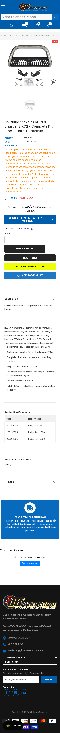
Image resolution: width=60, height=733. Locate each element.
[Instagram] (15, 692)
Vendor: (8, 137)
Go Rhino (27, 137)
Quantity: (9, 233)
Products (13, 36)
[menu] (3, 6)
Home (3, 36)
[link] (30, 519)
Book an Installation (30, 266)
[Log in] (11, 25)
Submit (49, 679)
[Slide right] (55, 520)
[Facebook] (6, 692)
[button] (24, 25)
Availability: (10, 145)
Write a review (30, 563)
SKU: (7, 141)
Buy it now (30, 258)
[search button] (55, 17)
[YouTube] (24, 692)
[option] (30, 66)
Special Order (25, 248)
